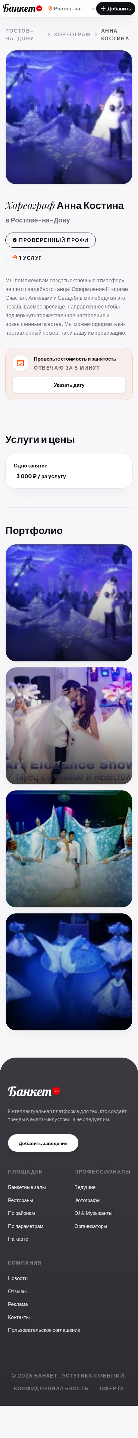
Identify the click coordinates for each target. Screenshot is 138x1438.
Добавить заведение (43, 1143)
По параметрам (25, 1226)
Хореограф (72, 34)
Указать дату (69, 384)
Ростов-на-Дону (19, 34)
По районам (21, 1212)
